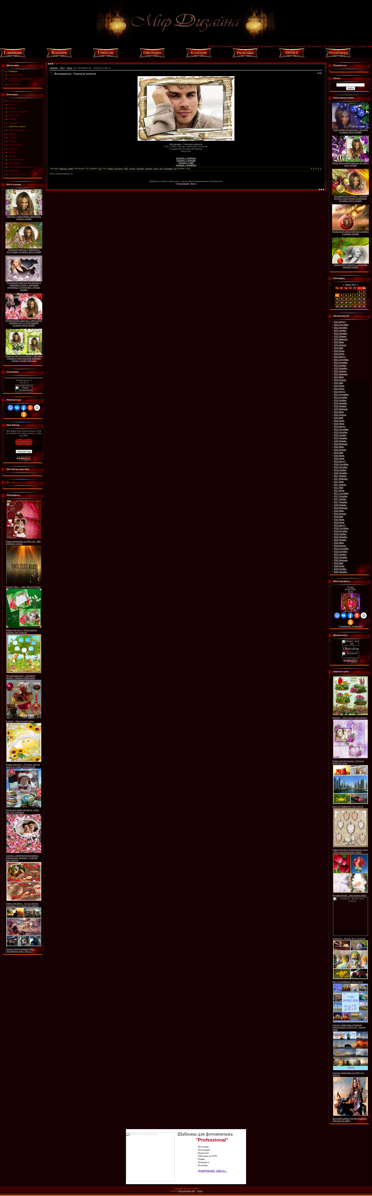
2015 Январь (340, 406)
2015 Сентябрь (341, 429)
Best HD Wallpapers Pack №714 (347, 806)
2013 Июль (339, 354)
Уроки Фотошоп (16, 159)
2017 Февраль (341, 479)
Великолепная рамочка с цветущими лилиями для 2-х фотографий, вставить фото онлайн (24, 322)
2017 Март (339, 482)
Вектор (12, 152)
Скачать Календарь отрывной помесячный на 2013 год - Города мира (348, 1027)
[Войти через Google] (37, 408)
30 (364, 306)
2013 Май (338, 348)
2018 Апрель (340, 514)
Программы (14, 163)
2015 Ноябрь (340, 435)
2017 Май (338, 487)
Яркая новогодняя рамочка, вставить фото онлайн (350, 164)
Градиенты (14, 123)
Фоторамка (168, 169)
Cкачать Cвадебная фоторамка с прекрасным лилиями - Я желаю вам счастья (22, 857)
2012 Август (340, 322)
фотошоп (140, 169)
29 (359, 306)
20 (350, 302)
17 (337, 302)
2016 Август (340, 461)
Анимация (14, 170)
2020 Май (338, 563)
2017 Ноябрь (340, 499)
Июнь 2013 (350, 285)
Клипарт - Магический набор (20, 721)
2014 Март (339, 377)
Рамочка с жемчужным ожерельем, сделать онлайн (23, 217)
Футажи (12, 156)
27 (350, 306)
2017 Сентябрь (341, 493)
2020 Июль (339, 566)
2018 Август (340, 525)
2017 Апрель (340, 484)
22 (359, 302)
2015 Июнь (339, 420)
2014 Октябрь (340, 397)
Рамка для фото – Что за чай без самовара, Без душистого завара (22, 904)
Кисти (11, 104)
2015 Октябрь (340, 432)
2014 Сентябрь (341, 394)
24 (337, 306)
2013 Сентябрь (341, 359)
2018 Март (339, 511)
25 (341, 306)
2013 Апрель (340, 345)
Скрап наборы (16, 145)
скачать (132, 169)
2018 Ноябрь (340, 534)
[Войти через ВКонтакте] (17, 408)
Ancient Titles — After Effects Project (23, 587)
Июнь (69, 68)
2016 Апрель (340, 450)
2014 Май (338, 383)
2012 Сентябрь (341, 325)
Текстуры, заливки (18, 111)
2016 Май (338, 452)
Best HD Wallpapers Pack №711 (347, 982)
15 (359, 299)
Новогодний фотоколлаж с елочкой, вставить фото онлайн (350, 131)
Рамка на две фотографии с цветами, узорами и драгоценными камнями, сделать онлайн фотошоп (23, 358)
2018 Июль (339, 522)
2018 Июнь (339, 519)
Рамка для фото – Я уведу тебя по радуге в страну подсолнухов (23, 765)
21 (355, 302)
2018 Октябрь (340, 531)
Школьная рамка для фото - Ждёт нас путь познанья (22, 811)
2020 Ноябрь (340, 569)
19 (346, 302)
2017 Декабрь (340, 502)
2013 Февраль (341, 339)
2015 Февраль (341, 409)
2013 (62, 68)
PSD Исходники (16, 130)
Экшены (13, 134)
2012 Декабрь (340, 333)
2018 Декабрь (340, 537)
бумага (110, 169)
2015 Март (339, 412)
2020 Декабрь (340, 572)
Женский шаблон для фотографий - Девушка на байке (350, 1119)
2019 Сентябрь (341, 548)
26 (346, 306)
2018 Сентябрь (341, 528)
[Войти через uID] (10, 408)
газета (155, 169)
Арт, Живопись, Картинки (21, 167)
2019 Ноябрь (340, 554)
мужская (148, 169)
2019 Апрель (340, 545)
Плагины (13, 137)
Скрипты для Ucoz (18, 174)
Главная (54, 68)
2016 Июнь (339, 455)
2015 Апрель (340, 415)
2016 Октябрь (340, 467)
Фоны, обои (14, 115)
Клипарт (13, 119)
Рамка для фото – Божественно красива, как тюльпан (21, 631)
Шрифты (13, 148)
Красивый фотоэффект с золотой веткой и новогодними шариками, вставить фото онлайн (350, 198)
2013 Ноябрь (340, 365)
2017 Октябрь (340, 496)
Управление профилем (350, 626)
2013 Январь (340, 336)
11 (342, 299)
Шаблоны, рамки (17, 126)
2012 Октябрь (340, 327)
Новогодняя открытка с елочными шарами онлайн (350, 266)
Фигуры (12, 141)
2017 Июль (339, 490)
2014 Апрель (340, 380)
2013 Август (340, 357)
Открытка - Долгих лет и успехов (348, 938)
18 (341, 302)
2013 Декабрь (340, 368)
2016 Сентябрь (341, 464)
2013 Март (339, 342)
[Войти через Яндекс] (30, 408)
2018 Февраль (341, 508)
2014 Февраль (341, 374)
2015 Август (340, 426)
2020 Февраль (341, 560)
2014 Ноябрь (340, 400)
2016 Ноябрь (340, 470)
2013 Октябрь (340, 362)
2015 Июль (339, 423)
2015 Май (338, 418)
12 (346, 299)
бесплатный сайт (186, 1191)
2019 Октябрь (340, 551)
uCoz (199, 1191)
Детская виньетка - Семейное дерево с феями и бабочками (20, 677)
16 (364, 299)
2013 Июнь (339, 351)
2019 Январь (340, 540)
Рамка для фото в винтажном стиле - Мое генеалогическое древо (350, 851)
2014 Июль (339, 388)
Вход (193, 183)
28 (355, 306)
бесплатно (118, 169)
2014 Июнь (339, 386)
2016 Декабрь (340, 473)
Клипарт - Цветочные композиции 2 (349, 718)
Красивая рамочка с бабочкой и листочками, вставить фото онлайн (23, 251)
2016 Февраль (341, 444)
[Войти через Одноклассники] (24, 414)
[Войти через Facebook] (24, 408)
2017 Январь (340, 476)
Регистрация (183, 183)
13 (350, 299)
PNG (126, 169)
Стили (12, 108)
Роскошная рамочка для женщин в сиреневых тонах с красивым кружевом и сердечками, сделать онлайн (24, 286)
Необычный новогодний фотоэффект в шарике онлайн (350, 232)
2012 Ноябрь (340, 330)
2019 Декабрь (340, 557)
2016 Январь (340, 441)
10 (337, 299)
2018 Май (338, 516)
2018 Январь (340, 505)
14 (355, 299)
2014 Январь (340, 371)
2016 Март (339, 447)
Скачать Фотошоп (17, 100)
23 (364, 302)
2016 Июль (339, 458)
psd (160, 169)
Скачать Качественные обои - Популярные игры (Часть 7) (20, 950)
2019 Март (339, 543)
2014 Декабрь (340, 403)
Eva (99, 169)
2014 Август (340, 391)
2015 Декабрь (340, 438)
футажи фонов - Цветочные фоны (349, 895)
